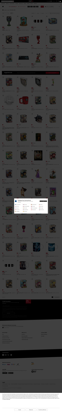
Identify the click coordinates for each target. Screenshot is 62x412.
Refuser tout (31, 409)
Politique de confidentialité (6, 399)
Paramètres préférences (42, 409)
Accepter (19, 409)
